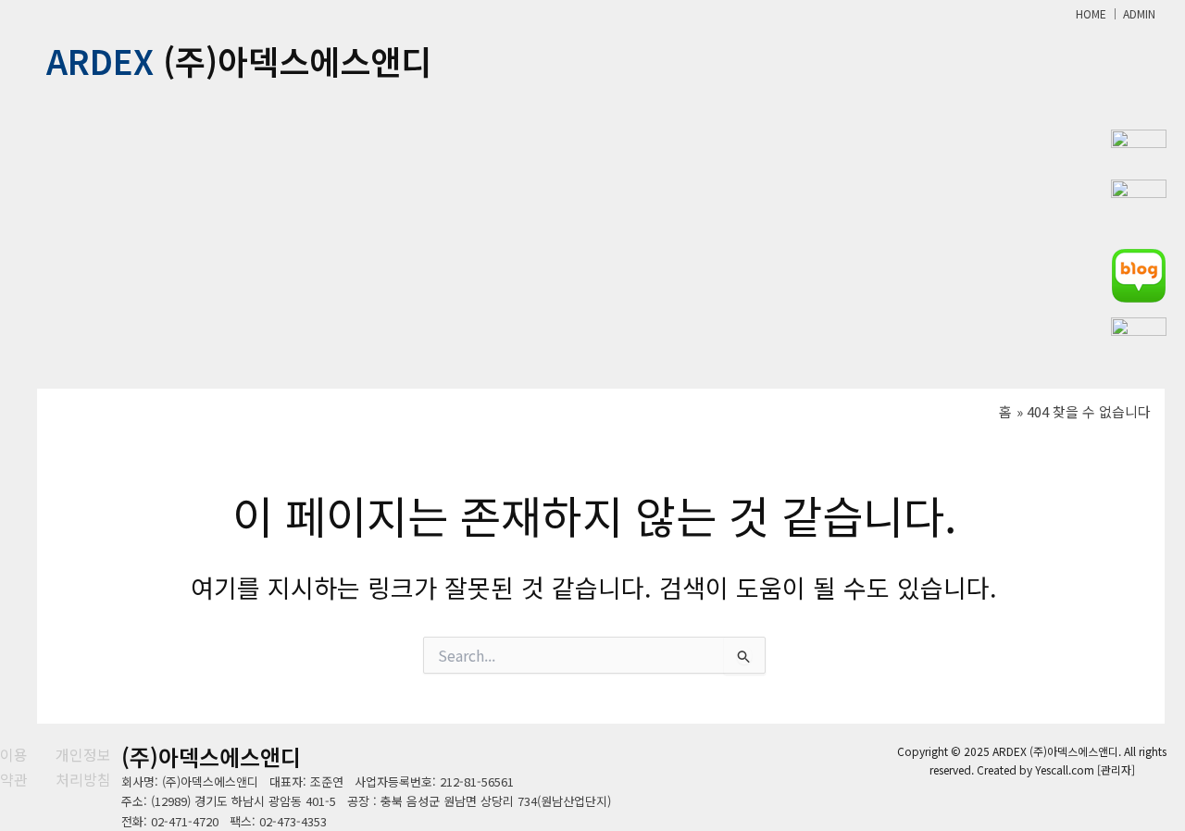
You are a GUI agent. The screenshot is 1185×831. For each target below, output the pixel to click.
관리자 (1116, 769)
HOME (1091, 13)
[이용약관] (16, 766)
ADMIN (1139, 13)
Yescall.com (1064, 769)
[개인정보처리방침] (88, 766)
